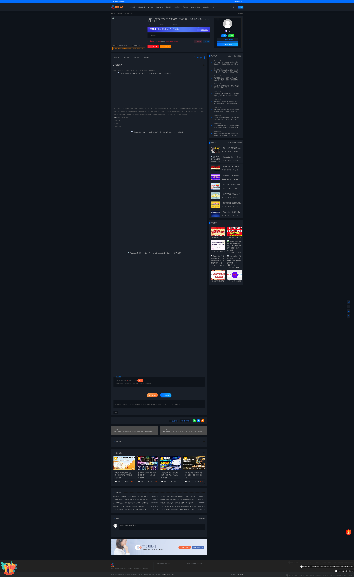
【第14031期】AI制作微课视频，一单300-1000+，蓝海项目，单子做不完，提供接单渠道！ (178, 509)
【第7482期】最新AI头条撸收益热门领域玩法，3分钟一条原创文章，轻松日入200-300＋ (134, 431)
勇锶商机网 (118, 404)
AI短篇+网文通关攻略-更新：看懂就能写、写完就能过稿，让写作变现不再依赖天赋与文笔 (123, 474)
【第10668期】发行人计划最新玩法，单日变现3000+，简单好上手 (232, 176)
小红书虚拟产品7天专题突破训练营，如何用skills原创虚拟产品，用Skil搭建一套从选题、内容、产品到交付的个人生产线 (226, 111)
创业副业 (132, 7)
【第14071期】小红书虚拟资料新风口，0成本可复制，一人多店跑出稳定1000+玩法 (131, 509)
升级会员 (205, 29)
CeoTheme (240, 574)
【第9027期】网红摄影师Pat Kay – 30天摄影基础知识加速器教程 (335, 570)
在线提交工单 (199, 547)
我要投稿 (240, 13)
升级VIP (163, 41)
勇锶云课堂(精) (195, 7)
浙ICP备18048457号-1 (168, 574)
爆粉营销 (150, 7)
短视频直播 (141, 7)
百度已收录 (175, 24)
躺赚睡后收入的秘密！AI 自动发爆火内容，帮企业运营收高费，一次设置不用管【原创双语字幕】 (226, 103)
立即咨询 (199, 58)
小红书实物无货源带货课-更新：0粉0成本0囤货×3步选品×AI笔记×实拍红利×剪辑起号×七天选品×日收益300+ (226, 95)
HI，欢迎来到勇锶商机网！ (119, 1)
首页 (113, 13)
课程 (115, 117)
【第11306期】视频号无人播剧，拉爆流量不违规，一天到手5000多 (232, 194)
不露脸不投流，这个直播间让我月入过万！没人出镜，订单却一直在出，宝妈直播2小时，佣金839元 (226, 79)
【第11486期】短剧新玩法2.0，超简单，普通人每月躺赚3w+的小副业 (232, 203)
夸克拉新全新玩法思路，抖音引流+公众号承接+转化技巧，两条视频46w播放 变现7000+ (178, 503)
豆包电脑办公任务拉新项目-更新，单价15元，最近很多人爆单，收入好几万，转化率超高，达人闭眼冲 (170, 474)
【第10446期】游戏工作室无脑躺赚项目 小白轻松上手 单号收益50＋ (232, 212)
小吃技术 (168, 7)
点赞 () (198, 41)
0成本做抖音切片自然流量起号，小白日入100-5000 (128, 506)
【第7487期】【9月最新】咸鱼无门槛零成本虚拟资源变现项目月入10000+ (184, 431)
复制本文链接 (185, 421)
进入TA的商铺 (228, 40)
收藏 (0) (207, 41)
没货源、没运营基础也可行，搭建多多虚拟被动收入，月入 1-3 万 (226, 87)
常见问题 (126, 57)
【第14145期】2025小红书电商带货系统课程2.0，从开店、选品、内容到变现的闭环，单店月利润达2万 (325, 566)
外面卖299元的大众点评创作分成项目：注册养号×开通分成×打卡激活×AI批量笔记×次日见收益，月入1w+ (131, 503)
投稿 (212, 7)
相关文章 (136, 57)
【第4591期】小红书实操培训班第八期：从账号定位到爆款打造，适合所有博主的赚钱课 (232, 185)
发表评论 (147, 57)
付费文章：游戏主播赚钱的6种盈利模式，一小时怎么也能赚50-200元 (147, 474)
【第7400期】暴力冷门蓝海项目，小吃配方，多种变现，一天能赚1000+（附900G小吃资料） (232, 157)
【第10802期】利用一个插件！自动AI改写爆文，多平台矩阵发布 (232, 166)
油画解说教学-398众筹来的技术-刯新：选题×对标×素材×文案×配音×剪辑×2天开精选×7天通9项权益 (194, 474)
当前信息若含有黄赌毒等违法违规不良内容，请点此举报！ (129, 48)
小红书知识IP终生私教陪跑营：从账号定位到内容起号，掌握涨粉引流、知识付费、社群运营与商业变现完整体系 (226, 63)
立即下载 (154, 46)
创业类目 (188, 477)
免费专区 (177, 7)
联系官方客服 (228, 44)
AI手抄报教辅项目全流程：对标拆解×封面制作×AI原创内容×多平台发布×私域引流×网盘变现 (226, 126)
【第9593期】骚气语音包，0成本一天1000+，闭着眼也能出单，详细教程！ (232, 148)
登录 (240, 7)
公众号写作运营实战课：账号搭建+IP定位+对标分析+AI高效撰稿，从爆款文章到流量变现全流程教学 (226, 71)
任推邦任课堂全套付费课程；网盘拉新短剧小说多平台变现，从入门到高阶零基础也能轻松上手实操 (226, 118)
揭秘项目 (126, 13)
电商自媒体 (159, 7)
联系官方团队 (186, 547)
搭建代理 (185, 7)
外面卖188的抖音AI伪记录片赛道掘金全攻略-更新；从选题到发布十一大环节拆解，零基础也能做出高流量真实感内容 (226, 134)
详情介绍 (116, 57)
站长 (149, 24)
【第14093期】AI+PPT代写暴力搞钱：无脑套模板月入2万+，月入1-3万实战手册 (178, 506)
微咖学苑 (206, 7)
